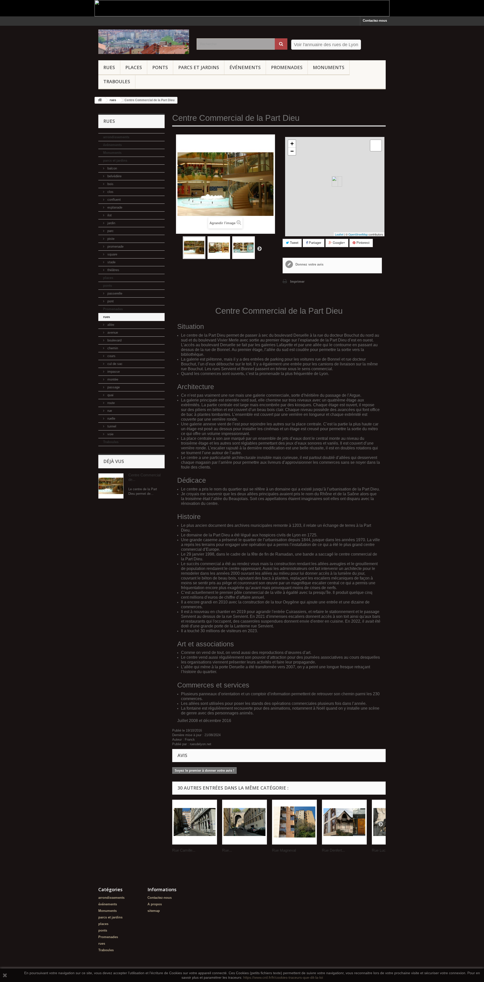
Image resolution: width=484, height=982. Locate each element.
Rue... (227, 850)
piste (110, 239)
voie (109, 434)
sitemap (153, 911)
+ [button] (292, 143)
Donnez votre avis (308, 264)
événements (245, 67)
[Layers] (375, 145)
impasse (113, 371)
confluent (113, 199)
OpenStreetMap (358, 234)
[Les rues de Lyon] (143, 42)
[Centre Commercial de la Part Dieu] (194, 248)
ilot (109, 215)
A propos (154, 904)
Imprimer (297, 281)
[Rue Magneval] (294, 822)
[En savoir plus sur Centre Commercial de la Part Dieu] (111, 486)
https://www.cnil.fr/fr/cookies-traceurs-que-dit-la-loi (283, 977)
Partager (314, 243)
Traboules (116, 81)
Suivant (259, 248)
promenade (115, 246)
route (110, 403)
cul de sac (114, 364)
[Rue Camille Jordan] (194, 822)
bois (109, 184)
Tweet (293, 243)
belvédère (114, 176)
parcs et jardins (198, 67)
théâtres (112, 270)
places (133, 67)
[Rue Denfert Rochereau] (344, 822)
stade (110, 262)
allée (110, 325)
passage (113, 387)
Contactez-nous (375, 20)
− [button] (292, 151)
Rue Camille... (183, 850)
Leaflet (339, 234)
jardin (110, 223)
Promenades (286, 67)
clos (109, 192)
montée (112, 379)
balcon (111, 168)
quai (109, 395)
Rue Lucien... (383, 850)
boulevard (114, 340)
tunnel (111, 426)
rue (109, 411)
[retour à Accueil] (100, 100)
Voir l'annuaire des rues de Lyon (326, 44)
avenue (112, 332)
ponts (160, 67)
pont (110, 301)
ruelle (110, 418)
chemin (112, 348)
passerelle (114, 293)
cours (110, 356)
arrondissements (116, 137)
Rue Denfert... (333, 850)
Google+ (338, 243)
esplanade (114, 207)
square (111, 254)
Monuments (328, 67)
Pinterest (362, 243)
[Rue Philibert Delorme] (244, 822)
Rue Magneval (284, 850)
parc (110, 231)
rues (109, 67)
